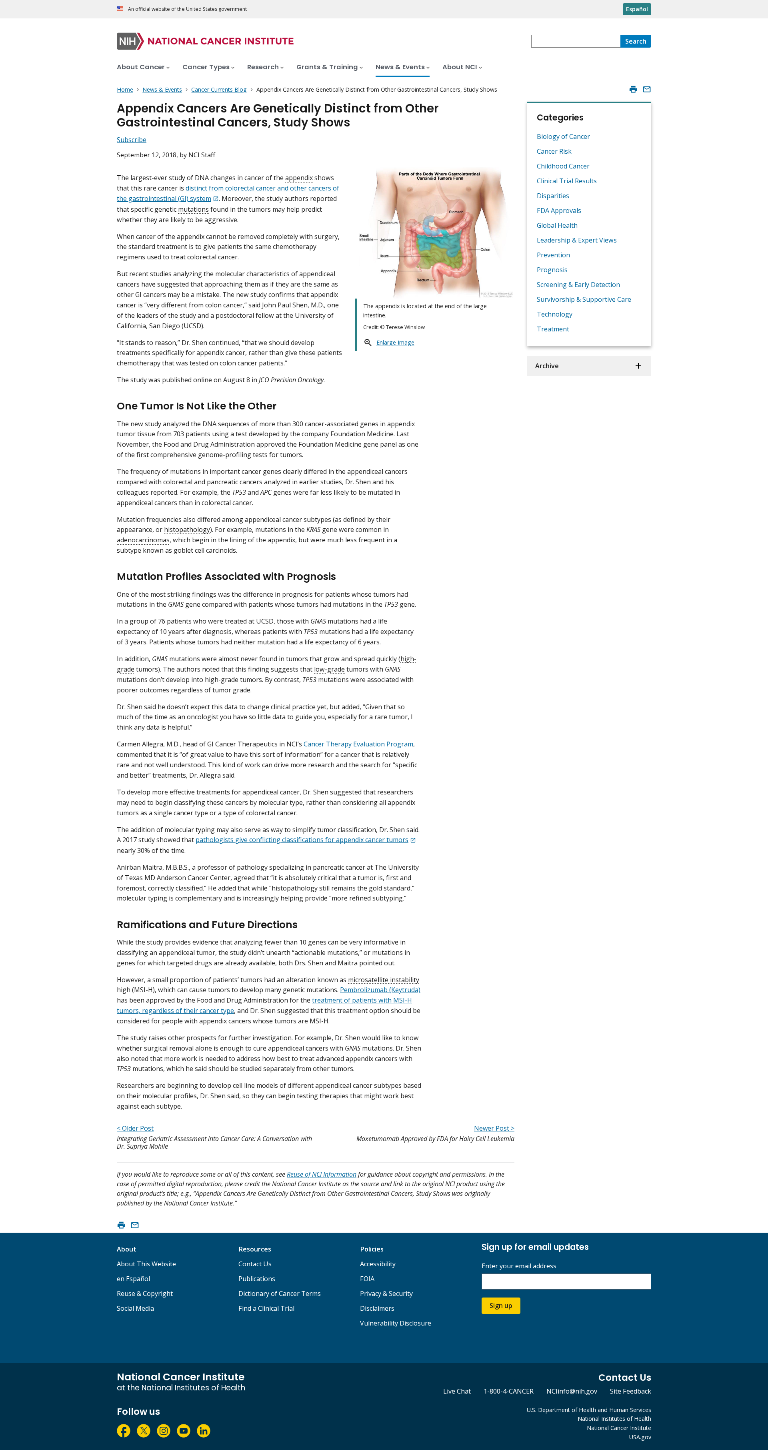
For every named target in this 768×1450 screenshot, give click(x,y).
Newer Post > (494, 1128)
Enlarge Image (395, 342)
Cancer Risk (554, 151)
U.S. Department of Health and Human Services (589, 1410)
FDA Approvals (559, 210)
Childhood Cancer (563, 166)
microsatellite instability (383, 979)
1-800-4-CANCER (509, 1391)
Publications (256, 1278)
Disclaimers (377, 1308)
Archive (547, 365)
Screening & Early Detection (578, 284)
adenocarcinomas (143, 539)
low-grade (329, 669)
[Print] (633, 89)
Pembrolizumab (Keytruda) (380, 989)
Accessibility (378, 1263)
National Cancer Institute (619, 1428)
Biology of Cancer (563, 136)
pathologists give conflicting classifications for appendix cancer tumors (302, 839)
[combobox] (575, 41)
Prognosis (552, 269)
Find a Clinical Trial (266, 1308)
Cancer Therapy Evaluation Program (358, 744)
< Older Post (135, 1128)
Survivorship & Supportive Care (584, 299)
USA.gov (640, 1437)
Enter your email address (519, 1266)
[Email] (646, 89)
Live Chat (457, 1391)
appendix (299, 177)
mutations (193, 209)
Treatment (553, 329)
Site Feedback (630, 1391)
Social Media (135, 1308)
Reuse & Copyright (145, 1293)
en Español (133, 1278)
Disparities (553, 195)
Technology (554, 314)
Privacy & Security (386, 1293)
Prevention (553, 255)
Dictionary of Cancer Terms (279, 1293)
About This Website (146, 1263)
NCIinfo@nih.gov (571, 1391)
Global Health (557, 225)
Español (637, 9)
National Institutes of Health (614, 1418)
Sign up (501, 1305)
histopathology (187, 529)
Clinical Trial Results (567, 180)
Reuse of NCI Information (321, 1174)
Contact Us (255, 1263)
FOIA (367, 1278)
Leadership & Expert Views (577, 240)
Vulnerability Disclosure (395, 1323)
